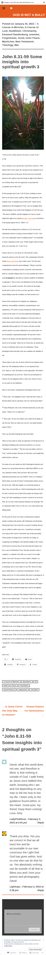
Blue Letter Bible (12, 261)
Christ (13, 685)
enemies (34, 34)
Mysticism (8, 41)
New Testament (25, 41)
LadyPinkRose (18, 819)
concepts (34, 689)
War (16, 45)
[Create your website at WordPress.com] (23, 2)
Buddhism (15, 31)
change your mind (29, 218)
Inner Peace (33, 38)
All (36, 681)
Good (21, 38)
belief (6, 685)
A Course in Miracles (11, 681)
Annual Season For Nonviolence (34, 710)
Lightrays (15, 886)
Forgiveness (9, 38)
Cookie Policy (8, 946)
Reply (40, 822)
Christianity (29, 31)
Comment (34, 930)
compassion (22, 689)
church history (9, 689)
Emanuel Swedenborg (15, 34)
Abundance (27, 681)
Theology (7, 45)
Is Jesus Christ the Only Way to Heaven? (12, 710)
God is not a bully (29, 15)
